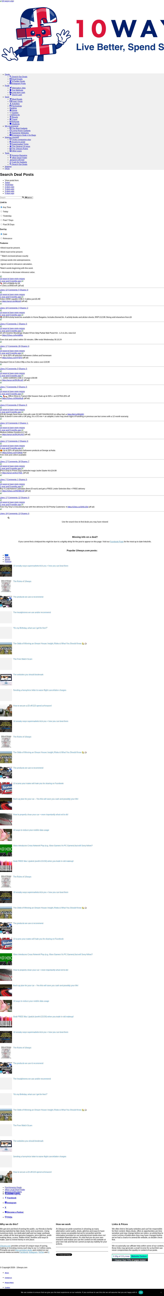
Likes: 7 (3, 387)
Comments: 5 (13, 290)
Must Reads (17, 99)
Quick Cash (17, 95)
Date (5, 234)
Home (14, 110)
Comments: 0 (12, 369)
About (7, 1273)
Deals (7, 74)
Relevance (7, 238)
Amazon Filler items (13, 1192)
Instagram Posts (19, 84)
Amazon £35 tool (17, 160)
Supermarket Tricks (20, 144)
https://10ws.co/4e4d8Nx (12, 335)
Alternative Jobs (19, 88)
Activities (16, 104)
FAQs (7, 169)
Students (16, 124)
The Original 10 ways (21, 146)
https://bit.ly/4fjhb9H (75, 414)
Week (7, 557)
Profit (7, 86)
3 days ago (9, 189)
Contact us (8, 1277)
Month (7, 559)
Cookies (7, 1287)
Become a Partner (15, 1212)
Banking (13, 108)
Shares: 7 (25, 461)
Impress (8, 166)
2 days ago (9, 187)
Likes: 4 (3, 324)
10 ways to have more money (12, 279)
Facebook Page (117, 542)
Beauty (15, 117)
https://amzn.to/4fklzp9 (11, 301)
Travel (14, 119)
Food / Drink (17, 101)
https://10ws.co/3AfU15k (77, 507)
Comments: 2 (13, 441)
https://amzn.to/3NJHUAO (13, 434)
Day (6, 555)
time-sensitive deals (23, 1250)
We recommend (11, 126)
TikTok (41, 1252)
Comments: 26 (14, 346)
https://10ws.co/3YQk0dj (12, 453)
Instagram (11, 1203)
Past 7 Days (8, 220)
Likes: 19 (4, 514)
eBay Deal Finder (19, 158)
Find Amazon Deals (13, 1187)
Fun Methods (17, 90)
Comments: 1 (12, 324)
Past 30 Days (8, 224)
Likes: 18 (4, 308)
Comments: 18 (14, 461)
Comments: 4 (13, 423)
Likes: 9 (3, 369)
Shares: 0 (24, 290)
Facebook (11, 1198)
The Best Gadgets (19, 128)
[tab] (25, 555)
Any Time (7, 207)
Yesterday (9, 185)
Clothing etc (15, 115)
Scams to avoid (18, 142)
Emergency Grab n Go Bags (24, 135)
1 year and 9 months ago (10, 281)
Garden (15, 113)
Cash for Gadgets (19, 162)
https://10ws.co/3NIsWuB (12, 398)
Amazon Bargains (19, 155)
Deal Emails (17, 79)
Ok (141, 1292)
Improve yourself (12, 137)
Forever (8, 562)
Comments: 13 (14, 514)
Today (7, 183)
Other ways (17, 151)
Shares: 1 (24, 423)
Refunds (15, 122)
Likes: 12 (4, 290)
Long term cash (18, 92)
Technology (17, 106)
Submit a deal (13, 1193)
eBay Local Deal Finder (15, 1190)
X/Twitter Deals (18, 81)
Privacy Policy (9, 1282)
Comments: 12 (14, 498)
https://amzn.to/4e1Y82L (12, 473)
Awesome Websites (20, 133)
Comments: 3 (13, 308)
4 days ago (9, 191)
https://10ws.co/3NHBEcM (13, 491)
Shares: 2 (24, 308)
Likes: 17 (4, 346)
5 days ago (9, 193)
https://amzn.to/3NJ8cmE (12, 380)
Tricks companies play (21, 140)
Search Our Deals (19, 77)
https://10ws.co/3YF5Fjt (12, 358)
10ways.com (5, 1246)
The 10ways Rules (20, 149)
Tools (7, 153)
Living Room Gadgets (21, 131)
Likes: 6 (3, 405)
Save (7, 97)
